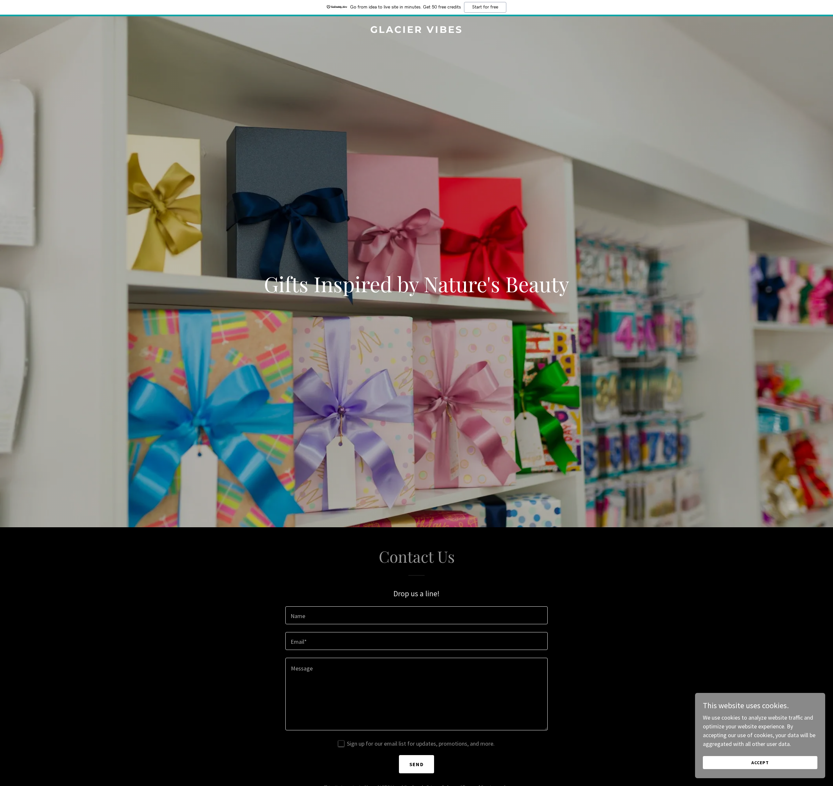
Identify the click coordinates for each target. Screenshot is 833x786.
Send (416, 764)
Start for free (485, 7)
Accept (760, 762)
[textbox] (416, 615)
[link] (416, 30)
